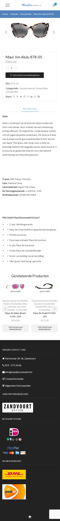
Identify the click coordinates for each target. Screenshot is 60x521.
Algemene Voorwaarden (17, 385)
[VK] (21, 96)
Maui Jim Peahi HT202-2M (44, 315)
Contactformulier (14, 378)
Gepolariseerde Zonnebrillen (33, 88)
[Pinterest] (24, 96)
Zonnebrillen (26, 14)
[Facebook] (17, 96)
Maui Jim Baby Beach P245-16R (15, 315)
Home (5, 14)
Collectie (14, 14)
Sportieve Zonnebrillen (44, 304)
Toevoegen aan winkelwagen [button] (15, 328)
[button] (6, 32)
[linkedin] (31, 96)
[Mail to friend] (28, 96)
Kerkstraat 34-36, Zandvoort (20, 358)
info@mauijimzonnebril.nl (18, 371)
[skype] (38, 96)
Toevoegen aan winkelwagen (26, 75)
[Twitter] (14, 96)
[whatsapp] (35, 96)
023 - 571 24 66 (13, 365)
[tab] (30, 109)
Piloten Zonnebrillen (12, 304)
